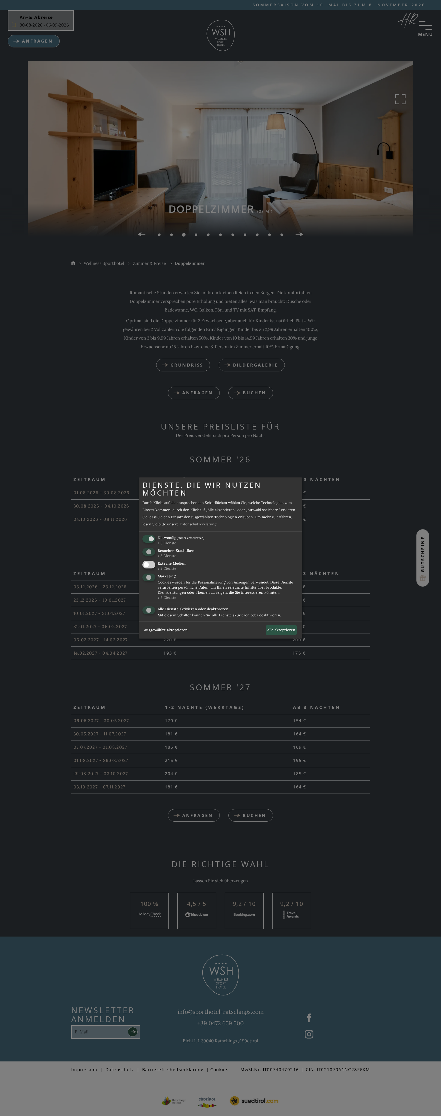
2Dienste (167, 568)
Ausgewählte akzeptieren (166, 630)
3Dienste (167, 543)
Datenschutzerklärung (198, 524)
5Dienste (167, 597)
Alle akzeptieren (281, 630)
